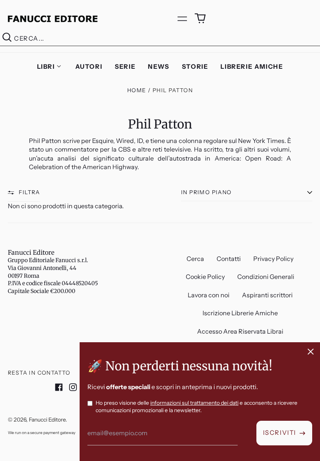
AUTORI (89, 66)
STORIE (195, 66)
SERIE (125, 66)
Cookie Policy (205, 277)
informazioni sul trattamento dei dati (194, 402)
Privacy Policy (273, 259)
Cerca (195, 259)
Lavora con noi (208, 295)
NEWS (158, 66)
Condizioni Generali (265, 277)
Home (136, 90)
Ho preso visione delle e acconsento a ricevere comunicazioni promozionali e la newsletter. (196, 406)
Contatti (229, 259)
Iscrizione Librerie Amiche (240, 313)
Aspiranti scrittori (267, 295)
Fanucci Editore (31, 252)
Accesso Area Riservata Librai (240, 331)
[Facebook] (59, 387)
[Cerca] (7, 38)
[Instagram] (73, 387)
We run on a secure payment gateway (41, 432)
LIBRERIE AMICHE (251, 66)
